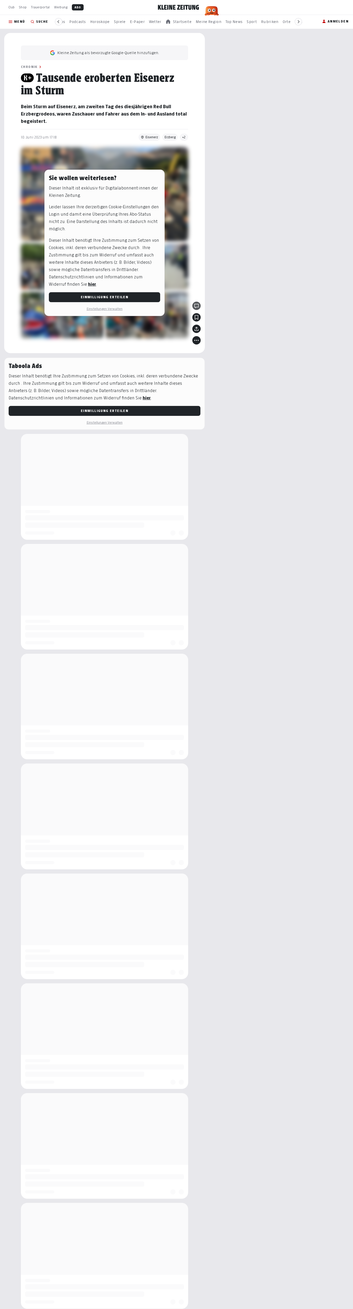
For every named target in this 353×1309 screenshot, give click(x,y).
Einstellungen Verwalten (104, 309)
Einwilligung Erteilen (104, 297)
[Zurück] (58, 21)
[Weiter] (298, 21)
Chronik (29, 66)
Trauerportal (40, 7)
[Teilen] (196, 329)
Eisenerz (151, 137)
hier (92, 284)
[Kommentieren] (196, 306)
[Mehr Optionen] (196, 340)
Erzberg (170, 137)
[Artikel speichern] (196, 317)
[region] (178, 22)
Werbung (61, 7)
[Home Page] (178, 7)
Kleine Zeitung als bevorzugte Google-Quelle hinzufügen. (108, 53)
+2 (184, 137)
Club (11, 7)
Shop (23, 7)
